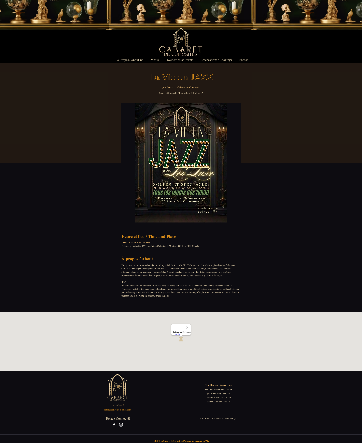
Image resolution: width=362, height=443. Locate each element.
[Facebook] (114, 424)
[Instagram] (120, 424)
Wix (207, 440)
